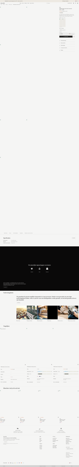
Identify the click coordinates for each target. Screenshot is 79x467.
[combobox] (76, 1)
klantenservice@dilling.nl (69, 456)
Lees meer (18, 302)
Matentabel (62, 28)
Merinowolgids (55, 447)
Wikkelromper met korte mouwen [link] (16, 4)
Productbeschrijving (63, 40)
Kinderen (25, 3)
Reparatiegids (54, 446)
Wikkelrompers (10, 4)
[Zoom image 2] (39, 25)
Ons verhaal (54, 439)
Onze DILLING (70, 3)
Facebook (41, 446)
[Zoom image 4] (13, 138)
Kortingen (67, 442)
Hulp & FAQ (67, 438)
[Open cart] (77, 3)
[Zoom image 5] (39, 138)
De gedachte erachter (55, 440)
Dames (20, 3)
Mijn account (67, 443)
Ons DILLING (55, 438)
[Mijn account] (73, 3)
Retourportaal (67, 440)
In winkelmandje (66, 36)
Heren (23, 3)
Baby (28, 3)
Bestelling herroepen (68, 441)
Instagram (41, 445)
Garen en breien (32, 3)
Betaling (62, 50)
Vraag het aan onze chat (70, 448)
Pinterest (41, 447)
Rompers (7, 4)
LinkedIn (41, 448)
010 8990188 (67, 457)
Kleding (4, 4)
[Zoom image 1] (13, 25)
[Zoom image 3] (26, 81)
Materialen (54, 441)
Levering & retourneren (69, 439)
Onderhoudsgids (63, 45)
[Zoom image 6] (26, 194)
